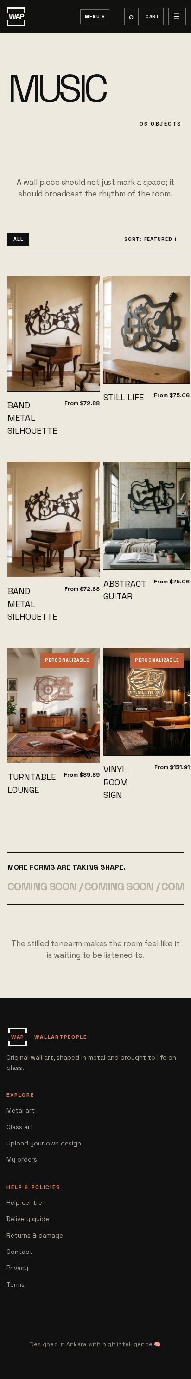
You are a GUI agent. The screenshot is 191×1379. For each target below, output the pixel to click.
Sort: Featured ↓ (151, 239)
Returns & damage (34, 1236)
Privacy (17, 1268)
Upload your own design (43, 1143)
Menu (92, 16)
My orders (21, 1160)
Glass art (19, 1127)
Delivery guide (27, 1219)
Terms (15, 1285)
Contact (19, 1252)
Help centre (24, 1203)
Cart (152, 16)
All (18, 239)
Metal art (20, 1110)
